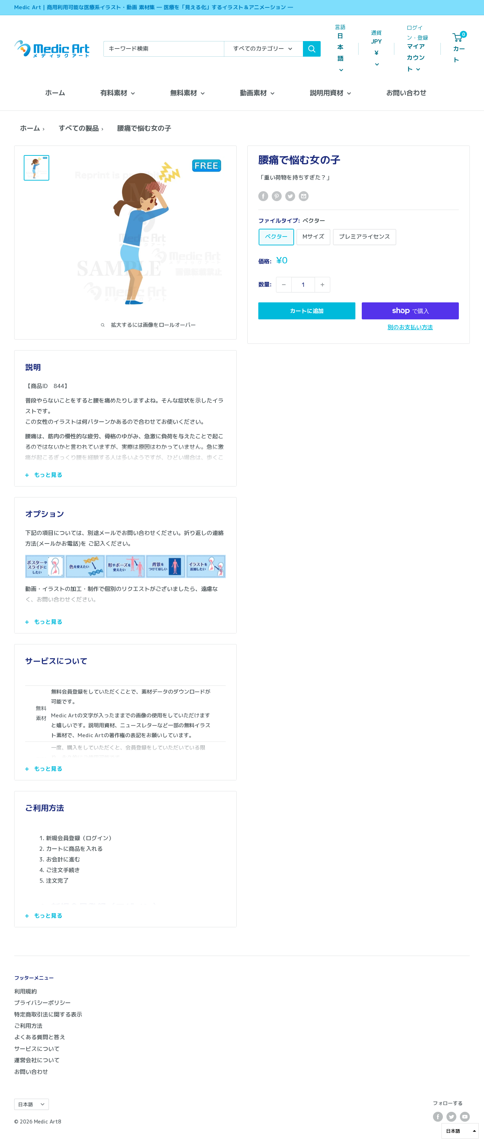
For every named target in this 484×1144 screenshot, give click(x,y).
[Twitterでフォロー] (451, 1117)
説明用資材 (326, 92)
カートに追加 (307, 311)
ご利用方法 (28, 1026)
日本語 (25, 1104)
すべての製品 (78, 128)
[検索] (312, 49)
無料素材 (183, 92)
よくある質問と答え (39, 1037)
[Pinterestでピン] (277, 195)
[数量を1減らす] (283, 284)
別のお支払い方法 (410, 327)
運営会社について (37, 1060)
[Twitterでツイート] (290, 195)
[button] (460, 1131)
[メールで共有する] (304, 195)
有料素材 (113, 92)
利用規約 (25, 991)
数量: (265, 284)
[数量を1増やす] (322, 284)
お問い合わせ (406, 92)
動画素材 (253, 92)
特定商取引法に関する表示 (48, 1014)
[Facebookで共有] (263, 195)
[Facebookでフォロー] (438, 1117)
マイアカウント (416, 57)
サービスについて (37, 1049)
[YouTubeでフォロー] (465, 1117)
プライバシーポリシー (42, 1003)
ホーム (55, 92)
